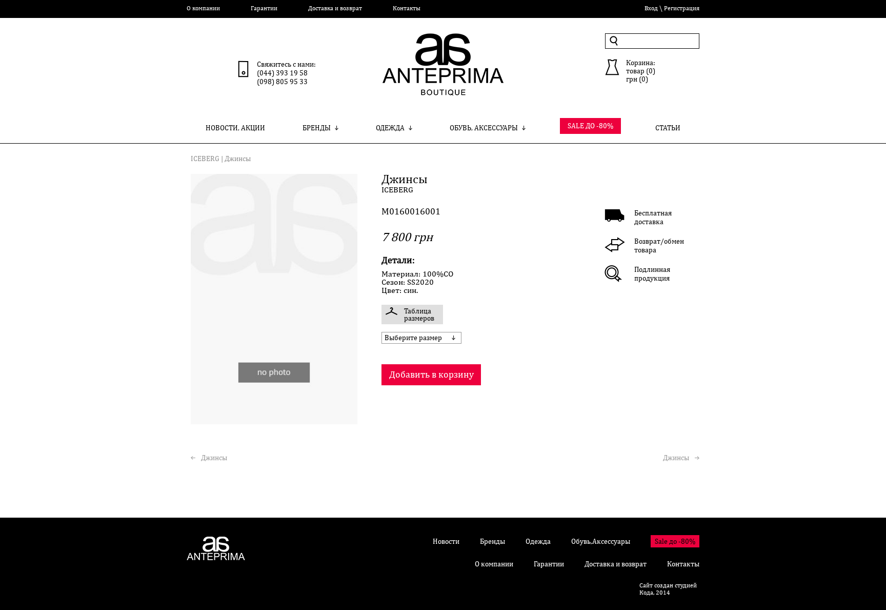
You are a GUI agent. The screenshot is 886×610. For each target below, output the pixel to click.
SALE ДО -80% (590, 126)
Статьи (667, 128)
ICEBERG (205, 158)
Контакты (406, 8)
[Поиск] (614, 41)
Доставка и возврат (335, 8)
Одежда (390, 128)
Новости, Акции (235, 128)
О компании (203, 8)
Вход (651, 8)
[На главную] (443, 84)
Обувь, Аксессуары (484, 128)
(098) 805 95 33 (282, 81)
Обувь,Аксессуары (600, 541)
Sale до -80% (675, 541)
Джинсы (214, 457)
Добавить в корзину (431, 374)
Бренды (317, 128)
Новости (446, 541)
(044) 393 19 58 (282, 73)
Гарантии (264, 8)
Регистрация (681, 8)
